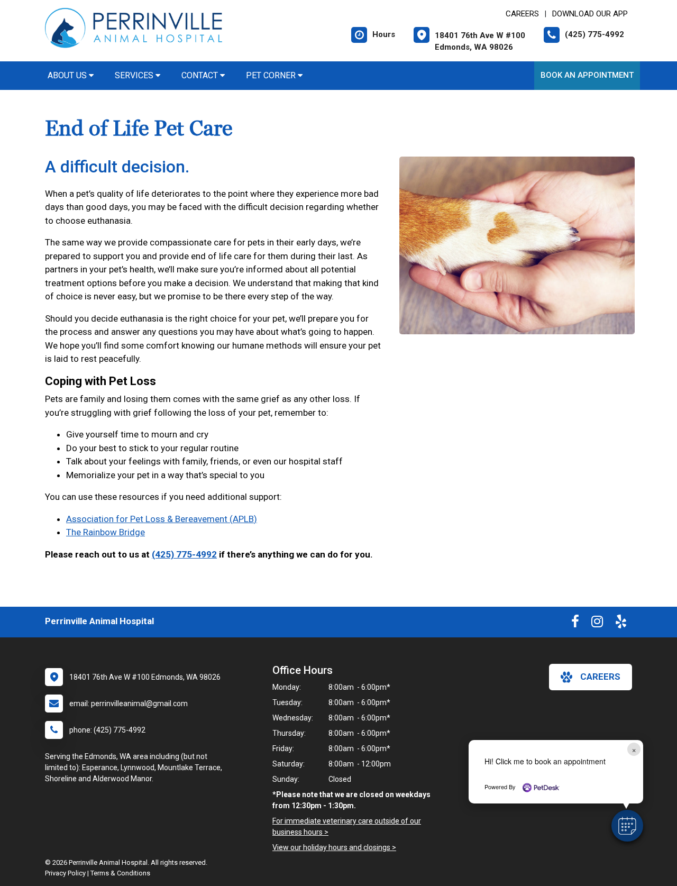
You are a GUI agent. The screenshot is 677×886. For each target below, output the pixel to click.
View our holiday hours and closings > (334, 847)
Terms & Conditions (120, 873)
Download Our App (590, 14)
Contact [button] (200, 75)
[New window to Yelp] (621, 623)
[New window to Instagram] (597, 623)
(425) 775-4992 (184, 554)
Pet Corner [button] (272, 75)
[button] (627, 826)
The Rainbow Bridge (105, 532)
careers (600, 676)
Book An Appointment (587, 75)
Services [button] (135, 75)
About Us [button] (68, 75)
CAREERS (522, 14)
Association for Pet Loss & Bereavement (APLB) (161, 519)
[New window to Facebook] (575, 623)
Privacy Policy (65, 873)
